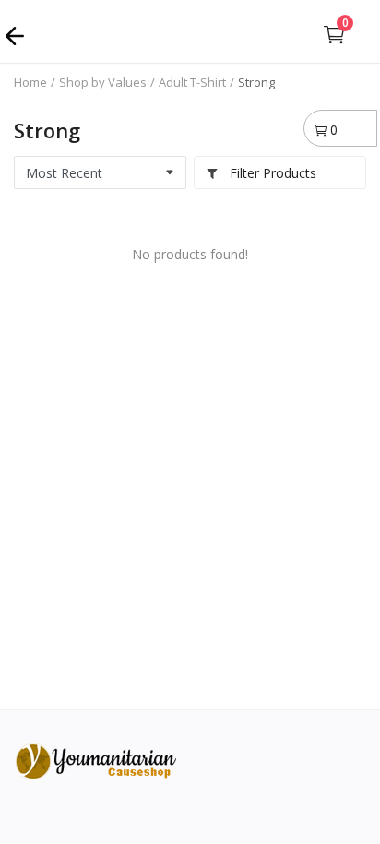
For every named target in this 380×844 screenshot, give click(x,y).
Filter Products (271, 173)
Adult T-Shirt (192, 82)
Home (30, 82)
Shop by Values (103, 82)
